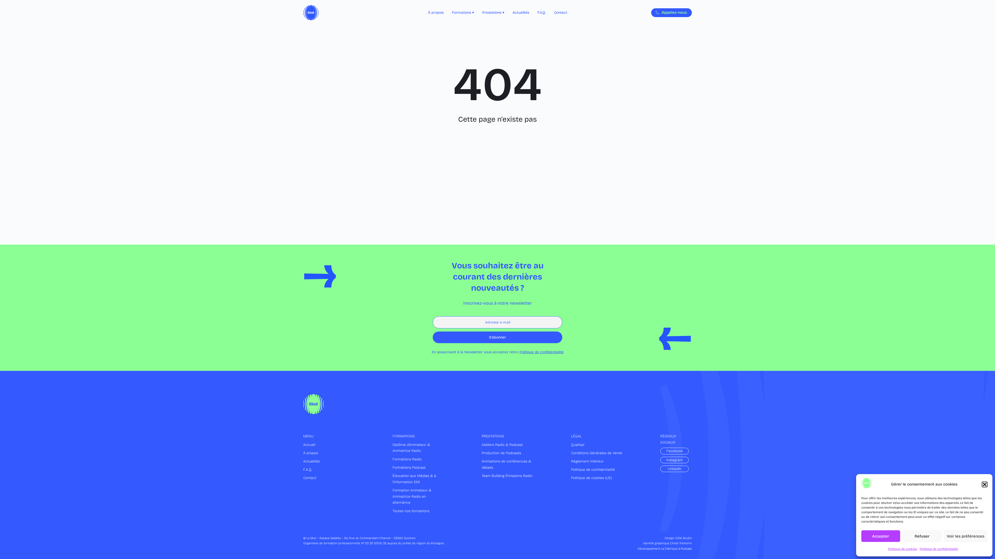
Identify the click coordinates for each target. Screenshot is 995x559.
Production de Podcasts (501, 453)
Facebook (674, 451)
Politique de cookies (902, 549)
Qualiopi (577, 445)
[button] (984, 484)
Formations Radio (407, 459)
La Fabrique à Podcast (676, 548)
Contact (309, 478)
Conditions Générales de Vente (596, 453)
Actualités (311, 461)
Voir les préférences (965, 536)
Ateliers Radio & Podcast (502, 445)
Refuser (922, 536)
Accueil (309, 445)
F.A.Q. (307, 469)
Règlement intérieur (587, 461)
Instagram (674, 460)
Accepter (880, 536)
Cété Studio (683, 538)
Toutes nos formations (411, 511)
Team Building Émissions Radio (507, 476)
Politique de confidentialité (939, 549)
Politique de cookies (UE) (591, 478)
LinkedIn (674, 469)
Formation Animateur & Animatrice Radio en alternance (412, 496)
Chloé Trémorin (681, 543)
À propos (310, 453)
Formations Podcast (409, 467)
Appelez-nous (674, 12)
